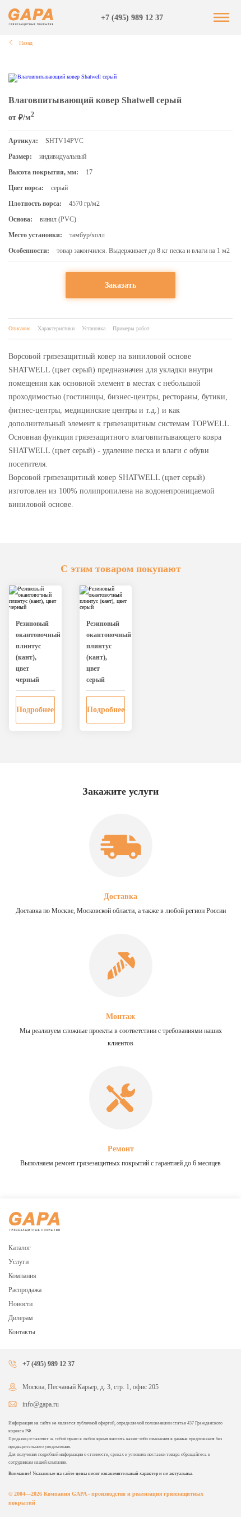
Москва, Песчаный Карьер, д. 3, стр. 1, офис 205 (90, 1387)
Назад (25, 43)
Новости (20, 1304)
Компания (22, 1275)
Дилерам (20, 1318)
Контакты (21, 1332)
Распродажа (24, 1290)
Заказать (120, 285)
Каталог (19, 1247)
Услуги (18, 1261)
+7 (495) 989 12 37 (132, 17)
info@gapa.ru (40, 1404)
